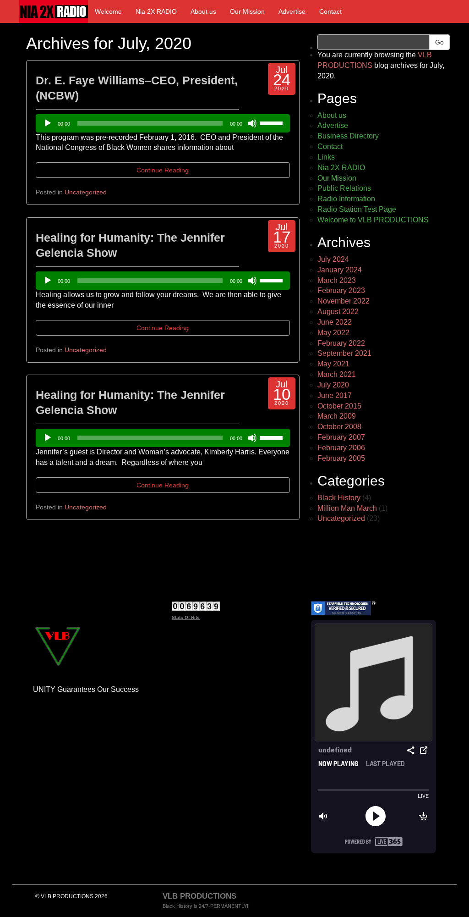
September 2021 (344, 353)
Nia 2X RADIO (156, 11)
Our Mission (247, 11)
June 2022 (334, 322)
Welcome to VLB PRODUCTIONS (373, 220)
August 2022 (338, 311)
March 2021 (336, 374)
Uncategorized (86, 192)
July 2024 (333, 259)
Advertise (291, 11)
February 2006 (341, 448)
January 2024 (339, 270)
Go (439, 42)
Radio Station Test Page (356, 209)
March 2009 (336, 416)
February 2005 (341, 458)
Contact (330, 11)
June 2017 (334, 395)
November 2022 (343, 301)
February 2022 (341, 343)
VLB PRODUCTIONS (199, 896)
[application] (163, 123)
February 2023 (341, 290)
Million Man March (347, 508)
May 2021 (333, 364)
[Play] (47, 123)
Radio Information (346, 199)
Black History (338, 498)
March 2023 (336, 280)
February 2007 (341, 437)
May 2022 (333, 333)
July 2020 (333, 385)
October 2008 (339, 427)
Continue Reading (162, 170)
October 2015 (339, 406)
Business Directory (348, 136)
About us (203, 11)
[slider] (272, 122)
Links (326, 157)
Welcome (108, 11)
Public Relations (344, 188)
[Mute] (252, 123)
